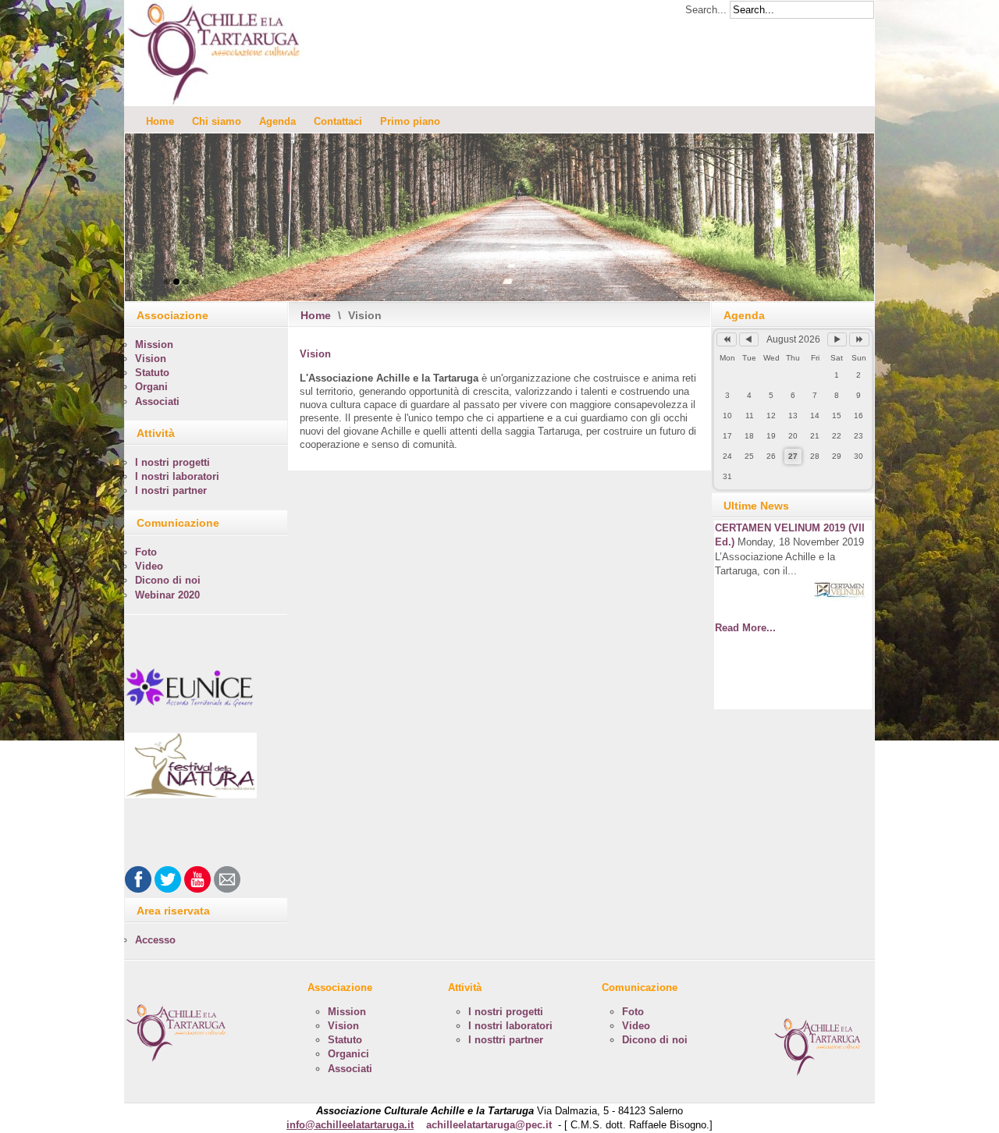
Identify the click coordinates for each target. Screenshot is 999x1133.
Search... (706, 10)
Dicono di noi (168, 580)
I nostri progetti (172, 462)
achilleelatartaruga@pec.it (489, 1125)
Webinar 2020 (167, 595)
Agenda (277, 121)
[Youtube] (197, 879)
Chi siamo (216, 121)
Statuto (152, 372)
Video (149, 566)
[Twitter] (167, 879)
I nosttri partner (505, 1040)
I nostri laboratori (177, 476)
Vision (315, 354)
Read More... (745, 628)
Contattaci (338, 121)
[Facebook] (138, 879)
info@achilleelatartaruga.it (350, 1125)
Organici (348, 1054)
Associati (157, 401)
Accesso (155, 940)
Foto (146, 552)
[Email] (227, 879)
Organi (151, 386)
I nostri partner (171, 490)
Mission (154, 344)
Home (160, 121)
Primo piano (410, 121)
